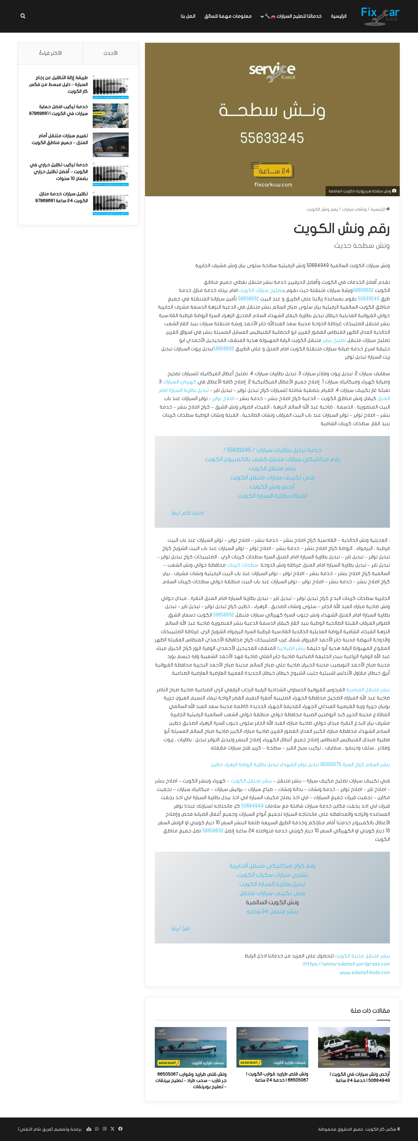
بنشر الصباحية (291, 648)
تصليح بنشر (334, 340)
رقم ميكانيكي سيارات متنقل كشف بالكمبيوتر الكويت (272, 459)
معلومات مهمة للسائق (228, 16)
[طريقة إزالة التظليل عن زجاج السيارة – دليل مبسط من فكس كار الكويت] (111, 86)
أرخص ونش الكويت (272, 487)
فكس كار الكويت (380, 1129)
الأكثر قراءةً (50, 53)
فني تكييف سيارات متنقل (272, 893)
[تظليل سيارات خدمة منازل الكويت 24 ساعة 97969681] (111, 203)
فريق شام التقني (36, 1129)
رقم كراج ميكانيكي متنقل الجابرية (272, 866)
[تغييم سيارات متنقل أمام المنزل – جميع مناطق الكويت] (111, 145)
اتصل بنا (188, 16)
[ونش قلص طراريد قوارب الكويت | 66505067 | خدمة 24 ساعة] (272, 1047)
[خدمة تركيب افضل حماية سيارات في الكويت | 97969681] (111, 116)
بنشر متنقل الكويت (272, 468)
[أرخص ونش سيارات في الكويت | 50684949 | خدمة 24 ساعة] (354, 1047)
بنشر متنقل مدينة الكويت (362, 955)
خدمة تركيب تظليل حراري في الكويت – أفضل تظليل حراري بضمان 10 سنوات (59, 171)
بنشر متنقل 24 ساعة (272, 911)
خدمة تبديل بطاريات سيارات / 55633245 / (272, 450)
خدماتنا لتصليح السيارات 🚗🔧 (293, 16)
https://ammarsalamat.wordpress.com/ (346, 964)
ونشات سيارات (354, 209)
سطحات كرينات (242, 565)
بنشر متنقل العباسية (368, 689)
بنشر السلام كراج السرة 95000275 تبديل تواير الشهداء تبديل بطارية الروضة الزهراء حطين (300, 764)
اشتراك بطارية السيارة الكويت (272, 496)
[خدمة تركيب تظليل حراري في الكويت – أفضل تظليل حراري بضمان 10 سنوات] (111, 174)
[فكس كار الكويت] (380, 16)
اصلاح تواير (223, 398)
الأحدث (111, 53)
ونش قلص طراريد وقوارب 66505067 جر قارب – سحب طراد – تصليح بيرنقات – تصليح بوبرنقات (191, 1080)
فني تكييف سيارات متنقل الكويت (272, 477)
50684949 (252, 806)
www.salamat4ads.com (365, 972)
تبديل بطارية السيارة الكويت (272, 884)
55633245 (368, 298)
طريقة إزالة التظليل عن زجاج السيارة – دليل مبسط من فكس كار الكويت (58, 84)
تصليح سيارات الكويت (261, 290)
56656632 (363, 290)
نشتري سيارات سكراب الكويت (272, 875)
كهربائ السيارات (179, 381)
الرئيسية (338, 16)
